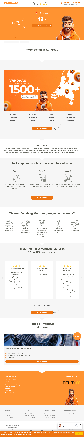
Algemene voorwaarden (12, 425)
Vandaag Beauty (9, 415)
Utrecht (70, 114)
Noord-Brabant (70, 117)
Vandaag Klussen (9, 412)
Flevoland (13, 114)
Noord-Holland (32, 117)
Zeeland (51, 117)
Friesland (51, 114)
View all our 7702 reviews (42, 305)
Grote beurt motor (10, 390)
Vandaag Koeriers (10, 413)
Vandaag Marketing (69, 412)
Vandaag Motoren (29, 410)
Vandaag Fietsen (29, 415)
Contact (12, 429)
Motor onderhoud (9, 392)
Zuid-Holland (32, 114)
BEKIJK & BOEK (42, 128)
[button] (2, 278)
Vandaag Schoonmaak (50, 412)
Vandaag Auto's (9, 410)
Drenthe (51, 120)
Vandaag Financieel (49, 417)
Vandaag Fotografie (69, 413)
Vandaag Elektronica (49, 415)
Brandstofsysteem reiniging (12, 385)
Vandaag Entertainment (31, 413)
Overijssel (13, 120)
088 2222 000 (70, 2)
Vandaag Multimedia (49, 410)
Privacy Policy (12, 427)
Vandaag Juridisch (30, 417)
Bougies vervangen (10, 383)
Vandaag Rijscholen (30, 412)
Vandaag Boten (9, 417)
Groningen (13, 117)
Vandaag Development (70, 410)
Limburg (32, 120)
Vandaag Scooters (49, 413)
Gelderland (70, 120)
